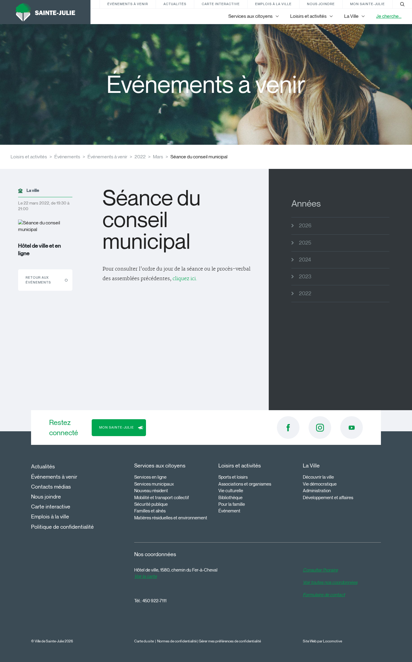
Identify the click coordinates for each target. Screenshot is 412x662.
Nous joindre (321, 4)
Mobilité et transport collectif (161, 497)
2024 (305, 259)
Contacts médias (51, 486)
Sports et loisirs (233, 477)
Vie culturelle (230, 490)
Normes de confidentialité (177, 641)
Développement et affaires (328, 497)
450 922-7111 (154, 600)
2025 (305, 242)
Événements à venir (127, 4)
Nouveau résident (151, 490)
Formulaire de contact (324, 594)
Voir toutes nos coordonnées (330, 582)
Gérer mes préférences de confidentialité (230, 641)
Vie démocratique (320, 484)
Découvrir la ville (318, 477)
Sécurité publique (151, 504)
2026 (305, 225)
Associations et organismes (244, 484)
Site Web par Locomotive (322, 641)
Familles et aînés (150, 511)
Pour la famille (231, 504)
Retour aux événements (38, 279)
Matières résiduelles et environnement (170, 518)
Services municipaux (154, 484)
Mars (158, 157)
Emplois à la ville (273, 4)
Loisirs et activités (29, 157)
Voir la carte (145, 576)
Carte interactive (221, 4)
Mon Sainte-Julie (367, 4)
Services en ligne (150, 477)
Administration (317, 490)
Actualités (174, 4)
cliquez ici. (185, 279)
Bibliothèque (230, 497)
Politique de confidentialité (62, 527)
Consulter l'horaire (320, 570)
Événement (229, 511)
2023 (305, 276)
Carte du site (144, 641)
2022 (140, 157)
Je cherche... (388, 16)
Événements (67, 157)
